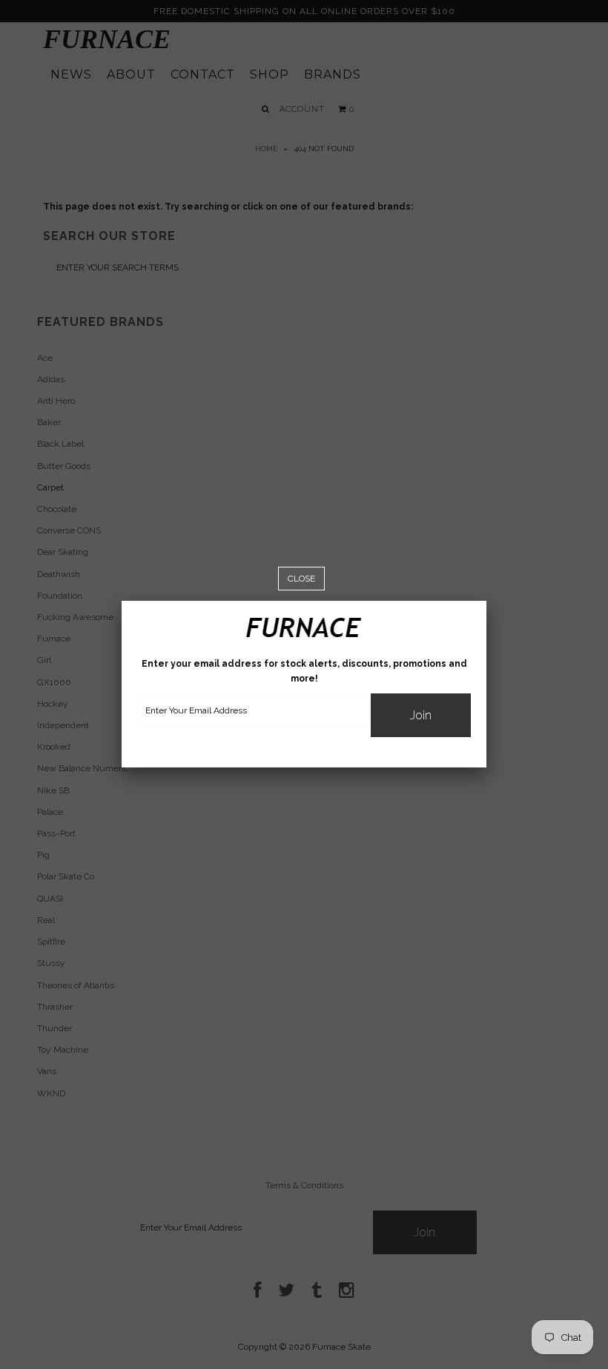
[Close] (301, 579)
